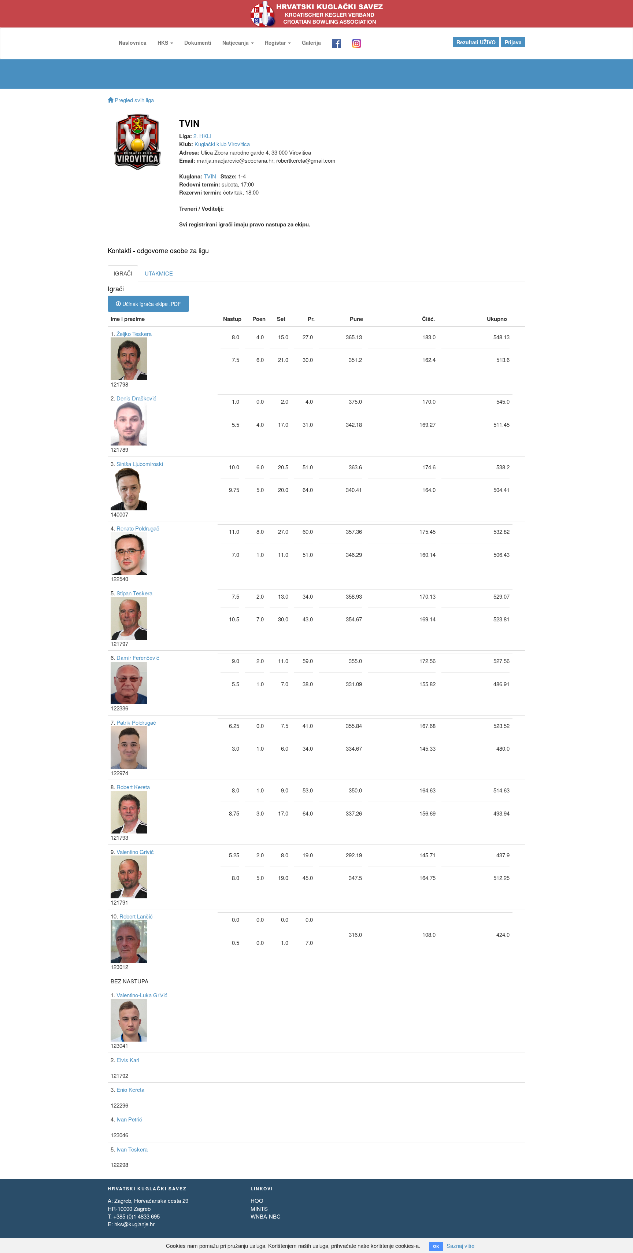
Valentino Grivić (135, 851)
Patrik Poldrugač (136, 722)
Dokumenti (197, 42)
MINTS (259, 1208)
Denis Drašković (136, 398)
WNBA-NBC (266, 1216)
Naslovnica (133, 42)
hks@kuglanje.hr (134, 1224)
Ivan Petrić (129, 1119)
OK (436, 1246)
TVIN (210, 176)
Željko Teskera (134, 333)
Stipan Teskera (134, 593)
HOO (257, 1200)
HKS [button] (164, 42)
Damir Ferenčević (137, 657)
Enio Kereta (130, 1089)
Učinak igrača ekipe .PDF (151, 303)
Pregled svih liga (133, 100)
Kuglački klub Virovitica (222, 144)
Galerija (311, 42)
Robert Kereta (133, 787)
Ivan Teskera (132, 1149)
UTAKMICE (159, 273)
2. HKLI (202, 136)
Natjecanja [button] (236, 42)
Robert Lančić (136, 916)
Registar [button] (276, 42)
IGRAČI (123, 273)
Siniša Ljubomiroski (139, 463)
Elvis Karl (127, 1060)
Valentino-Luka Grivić (141, 995)
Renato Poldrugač (137, 528)
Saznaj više (460, 1245)
